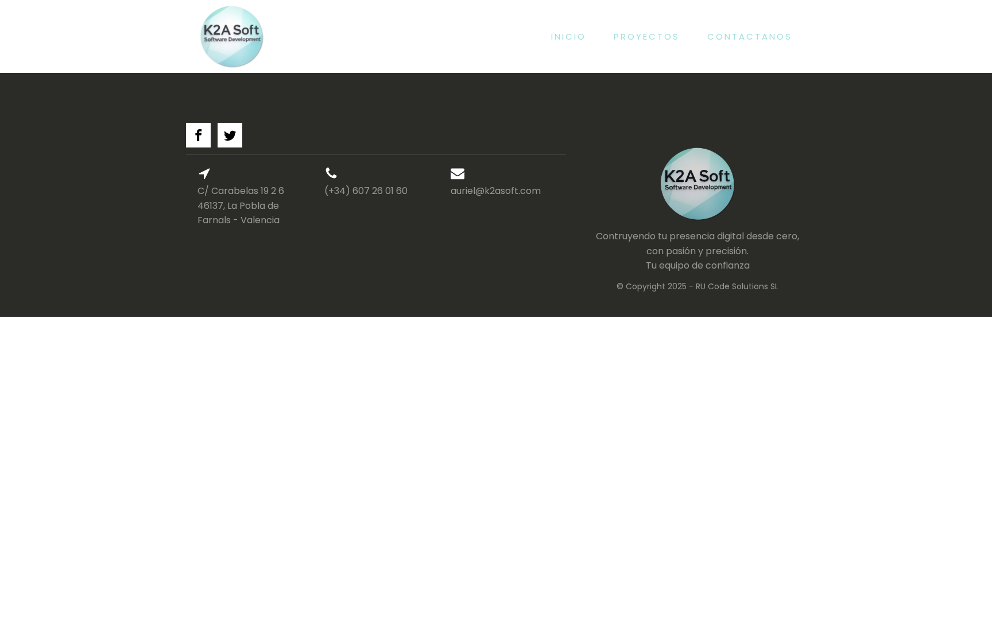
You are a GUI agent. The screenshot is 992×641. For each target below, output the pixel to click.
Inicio (568, 36)
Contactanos (749, 36)
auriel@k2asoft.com (496, 190)
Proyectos (647, 36)
